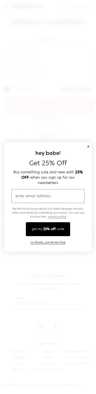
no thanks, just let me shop (48, 242)
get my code (48, 229)
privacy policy (57, 217)
